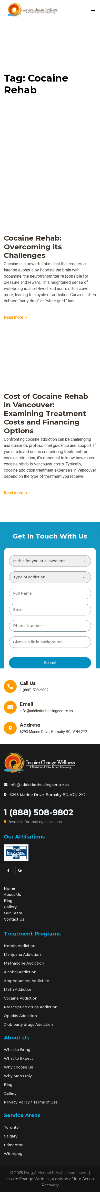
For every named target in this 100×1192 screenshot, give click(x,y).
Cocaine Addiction (20, 998)
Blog (8, 900)
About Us (12, 894)
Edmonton (14, 1145)
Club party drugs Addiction (28, 1024)
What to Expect (18, 1058)
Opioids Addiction (20, 1015)
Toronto (11, 1127)
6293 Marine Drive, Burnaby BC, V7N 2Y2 (47, 794)
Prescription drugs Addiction (30, 1007)
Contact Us (14, 919)
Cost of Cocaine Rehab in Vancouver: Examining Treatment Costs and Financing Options (46, 413)
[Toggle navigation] (80, 10)
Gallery (10, 907)
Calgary (10, 1136)
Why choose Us (18, 1067)
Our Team (13, 913)
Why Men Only (18, 1076)
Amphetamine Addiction (26, 980)
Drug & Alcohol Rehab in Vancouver (56, 1172)
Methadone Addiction (24, 963)
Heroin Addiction (19, 945)
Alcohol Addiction (20, 972)
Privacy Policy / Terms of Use (31, 1102)
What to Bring (17, 1049)
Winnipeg (13, 1153)
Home (9, 888)
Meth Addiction (18, 989)
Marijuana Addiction (22, 954)
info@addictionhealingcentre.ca (39, 784)
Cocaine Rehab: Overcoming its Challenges (33, 247)
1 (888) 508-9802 (38, 815)
